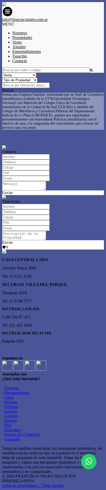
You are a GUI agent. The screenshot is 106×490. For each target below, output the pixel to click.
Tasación (19, 56)
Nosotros (19, 33)
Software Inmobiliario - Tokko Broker (33, 485)
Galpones (12, 439)
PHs (7, 425)
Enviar (7, 192)
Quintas (10, 402)
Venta (17, 42)
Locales (10, 411)
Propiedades (22, 37)
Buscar (7, 90)
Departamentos (16, 392)
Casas (9, 397)
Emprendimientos (26, 51)
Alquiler (19, 47)
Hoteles (10, 420)
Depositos (12, 430)
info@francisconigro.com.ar (25, 19)
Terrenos (11, 388)
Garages (11, 416)
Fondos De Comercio (21, 434)
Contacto (19, 61)
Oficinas (11, 406)
